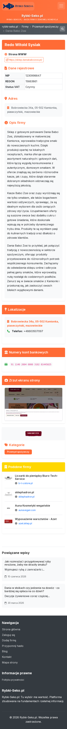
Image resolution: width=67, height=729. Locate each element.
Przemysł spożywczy (45, 26)
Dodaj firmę (9, 640)
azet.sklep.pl (25, 523)
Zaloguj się (8, 635)
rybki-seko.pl (10, 26)
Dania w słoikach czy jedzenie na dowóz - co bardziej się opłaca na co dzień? (32, 589)
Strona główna (11, 629)
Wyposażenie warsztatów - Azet (36, 519)
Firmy (25, 26)
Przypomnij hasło (12, 646)
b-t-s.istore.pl (26, 483)
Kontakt (6, 657)
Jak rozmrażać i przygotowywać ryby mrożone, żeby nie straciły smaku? (28, 563)
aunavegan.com (27, 510)
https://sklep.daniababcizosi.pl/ (25, 59)
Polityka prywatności (13, 679)
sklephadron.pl (24, 492)
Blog (4, 651)
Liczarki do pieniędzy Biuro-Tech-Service (36, 477)
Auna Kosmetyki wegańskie (32, 505)
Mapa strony (10, 662)
